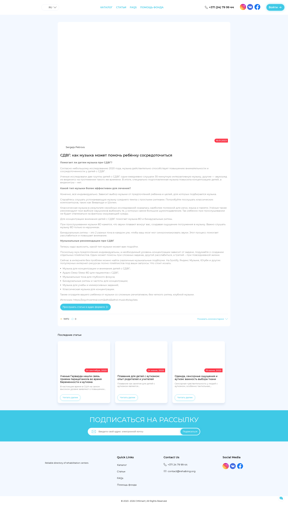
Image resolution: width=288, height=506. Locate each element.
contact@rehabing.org (182, 471)
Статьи (121, 7)
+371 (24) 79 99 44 (221, 7)
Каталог (106, 7)
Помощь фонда (152, 7)
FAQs (133, 7)
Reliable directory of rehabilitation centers (66, 463)
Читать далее (70, 397)
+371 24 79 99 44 (177, 464)
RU (50, 7)
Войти (273, 7)
